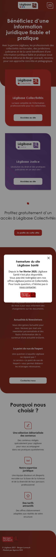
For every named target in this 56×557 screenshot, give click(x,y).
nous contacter (27, 287)
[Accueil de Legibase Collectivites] (28, 295)
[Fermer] (48, 258)
